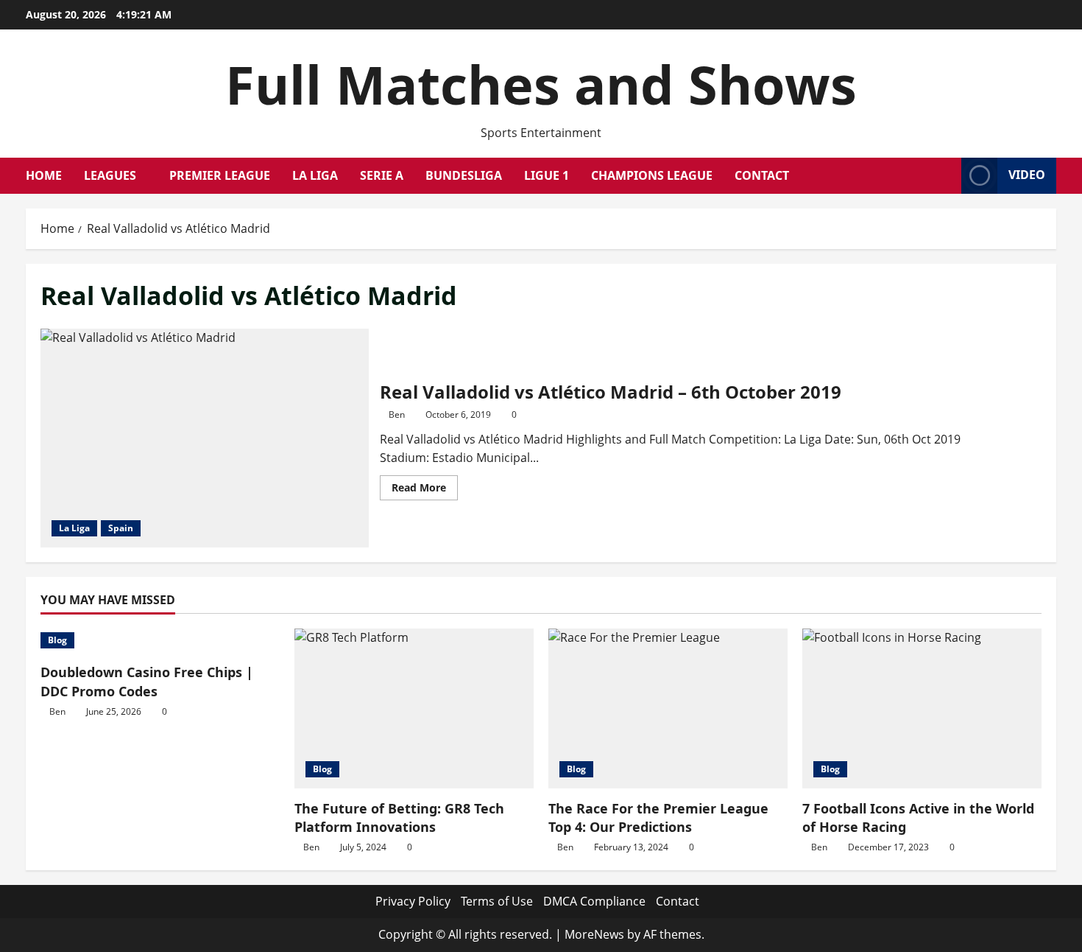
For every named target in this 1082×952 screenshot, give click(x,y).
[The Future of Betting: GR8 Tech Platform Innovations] (414, 708)
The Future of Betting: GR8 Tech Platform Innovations (399, 817)
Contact (762, 175)
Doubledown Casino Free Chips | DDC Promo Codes (146, 681)
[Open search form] (945, 175)
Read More (425, 490)
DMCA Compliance (594, 901)
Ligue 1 (546, 175)
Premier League (219, 175)
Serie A (381, 175)
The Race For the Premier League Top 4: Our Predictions (658, 817)
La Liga (315, 175)
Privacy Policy (412, 901)
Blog (57, 640)
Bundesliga (463, 175)
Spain (120, 528)
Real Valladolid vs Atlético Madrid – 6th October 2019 (204, 438)
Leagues (110, 175)
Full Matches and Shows (541, 84)
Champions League (652, 175)
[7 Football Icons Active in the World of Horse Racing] (922, 708)
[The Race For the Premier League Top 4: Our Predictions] (668, 708)
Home (44, 175)
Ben (397, 414)
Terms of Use (497, 901)
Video (1026, 175)
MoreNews (594, 934)
